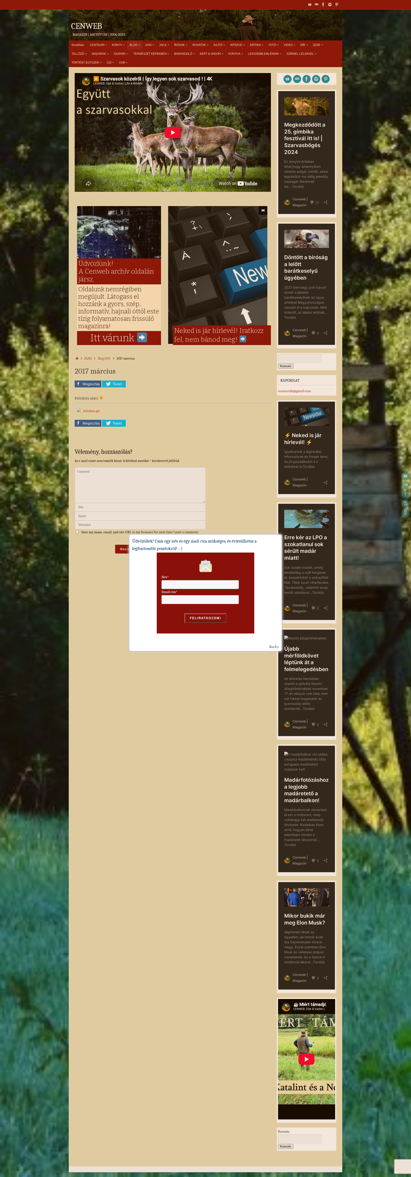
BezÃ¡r (274, 647)
